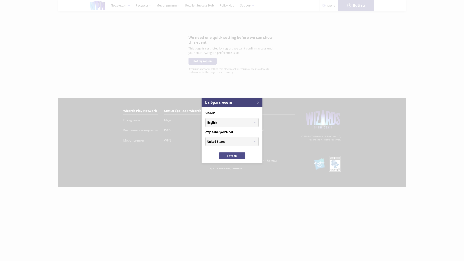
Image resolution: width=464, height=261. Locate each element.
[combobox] (229, 122)
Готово (232, 156)
